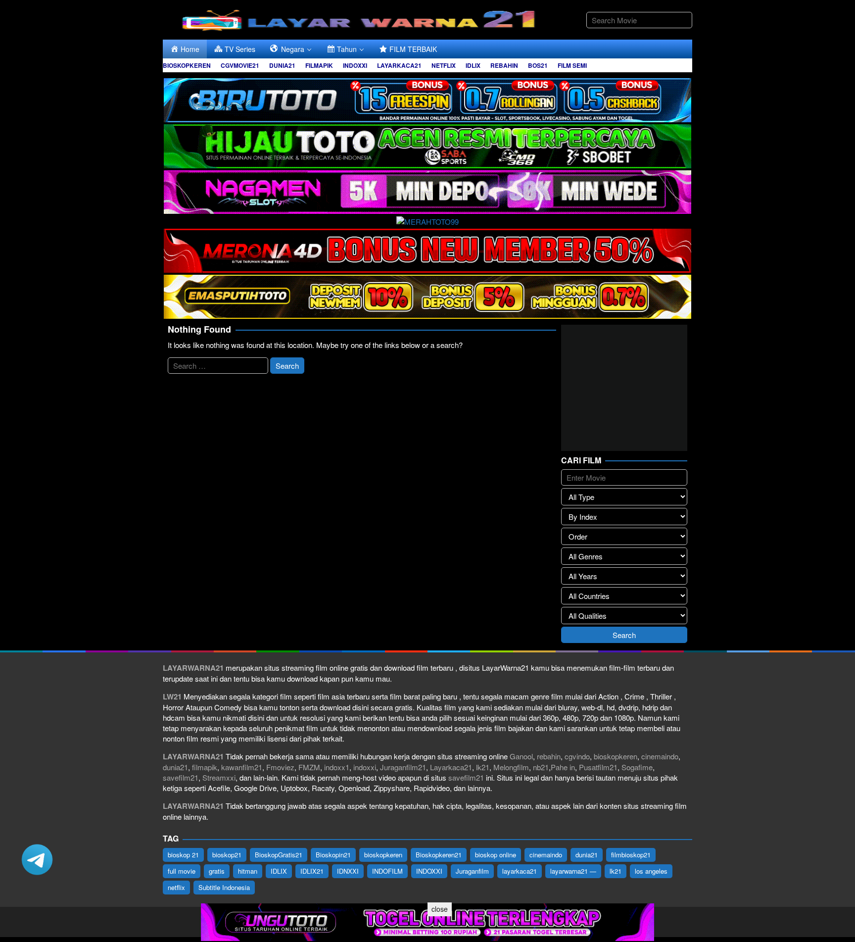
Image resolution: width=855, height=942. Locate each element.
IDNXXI (348, 871)
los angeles (651, 871)
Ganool (521, 756)
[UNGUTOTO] (427, 921)
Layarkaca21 (451, 767)
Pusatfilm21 (598, 767)
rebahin (549, 756)
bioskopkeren (615, 756)
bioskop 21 (183, 854)
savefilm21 (180, 777)
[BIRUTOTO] (427, 99)
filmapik (204, 767)
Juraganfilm (472, 871)
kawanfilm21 (241, 767)
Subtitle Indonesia (224, 887)
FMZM (309, 767)
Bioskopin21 (333, 854)
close (439, 909)
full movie (181, 871)
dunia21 (175, 767)
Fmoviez (280, 767)
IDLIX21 (312, 871)
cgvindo (577, 756)
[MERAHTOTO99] (427, 220)
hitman (247, 871)
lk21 (482, 767)
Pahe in (563, 767)
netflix (176, 887)
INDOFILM (387, 871)
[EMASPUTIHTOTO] (427, 295)
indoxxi (364, 767)
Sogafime (637, 767)
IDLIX (279, 871)
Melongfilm (511, 767)
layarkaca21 (519, 871)
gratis (217, 871)
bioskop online (495, 854)
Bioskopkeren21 (439, 854)
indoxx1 (336, 767)
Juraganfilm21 (403, 767)
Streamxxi (219, 777)
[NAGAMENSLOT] (427, 191)
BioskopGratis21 (278, 854)
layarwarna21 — (573, 871)
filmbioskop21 (631, 854)
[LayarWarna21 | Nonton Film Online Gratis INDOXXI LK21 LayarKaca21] (361, 18)
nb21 (541, 767)
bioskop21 (226, 854)
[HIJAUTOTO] (427, 145)
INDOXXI (429, 871)
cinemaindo (659, 756)
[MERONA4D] (427, 249)
